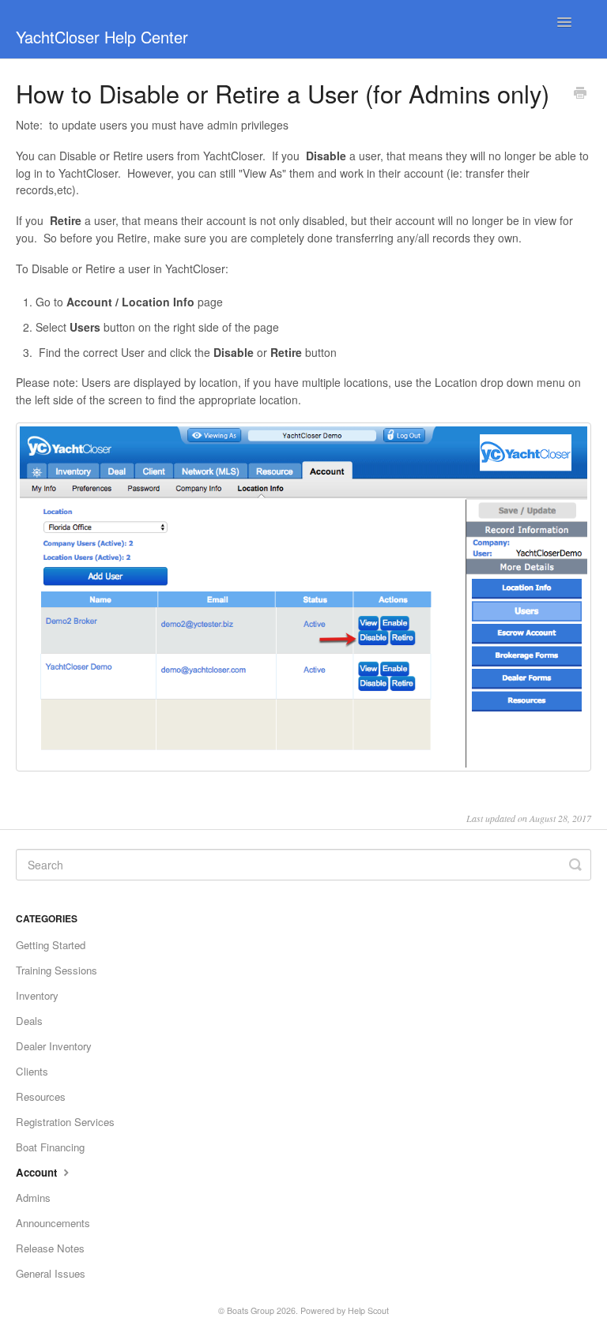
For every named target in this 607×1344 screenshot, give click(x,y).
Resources (41, 1096)
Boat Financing (50, 1146)
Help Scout (368, 1310)
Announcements (53, 1222)
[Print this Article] (580, 94)
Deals (29, 1020)
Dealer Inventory (54, 1045)
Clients (32, 1071)
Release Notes (50, 1248)
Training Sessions (56, 970)
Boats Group (250, 1310)
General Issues (50, 1273)
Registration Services (65, 1121)
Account (38, 1172)
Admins (33, 1197)
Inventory (37, 995)
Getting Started (50, 944)
